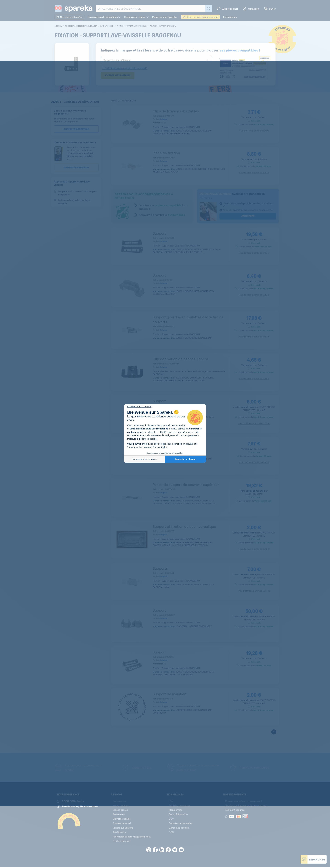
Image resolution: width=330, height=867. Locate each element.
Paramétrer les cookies (144, 459)
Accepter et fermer (185, 459)
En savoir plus (160, 447)
